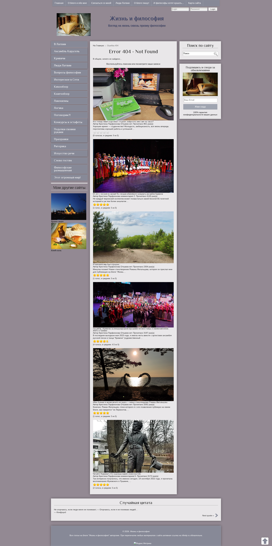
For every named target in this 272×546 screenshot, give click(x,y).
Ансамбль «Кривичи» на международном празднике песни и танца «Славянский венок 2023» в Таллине (130, 329)
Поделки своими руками (65, 131)
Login (212, 9)
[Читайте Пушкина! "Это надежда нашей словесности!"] (133, 446)
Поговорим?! (62, 115)
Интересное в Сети (66, 79)
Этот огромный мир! (67, 177)
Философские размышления (63, 169)
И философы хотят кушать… (169, 3)
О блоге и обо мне (77, 3)
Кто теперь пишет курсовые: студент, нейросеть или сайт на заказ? (123, 121)
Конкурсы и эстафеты (68, 122)
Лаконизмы (61, 100)
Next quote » (208, 515)
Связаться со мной (101, 3)
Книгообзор (61, 93)
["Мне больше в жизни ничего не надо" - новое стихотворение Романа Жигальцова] (133, 374)
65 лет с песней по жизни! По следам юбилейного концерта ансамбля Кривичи (128, 194)
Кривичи (59, 58)
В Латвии (60, 44)
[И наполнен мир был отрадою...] (133, 237)
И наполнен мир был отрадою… (106, 264)
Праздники (61, 139)
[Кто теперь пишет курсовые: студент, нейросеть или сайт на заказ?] (133, 94)
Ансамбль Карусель (66, 51)
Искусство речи (64, 153)
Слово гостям (63, 160)
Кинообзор (61, 86)
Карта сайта (194, 3)
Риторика (60, 146)
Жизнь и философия (137, 18)
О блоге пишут (141, 3)
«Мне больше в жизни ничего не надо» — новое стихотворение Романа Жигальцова (130, 402)
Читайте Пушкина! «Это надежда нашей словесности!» (117, 474)
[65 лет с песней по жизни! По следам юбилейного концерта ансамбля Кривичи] (133, 166)
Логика (58, 107)
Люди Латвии (123, 3)
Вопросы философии (67, 72)
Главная (59, 3)
